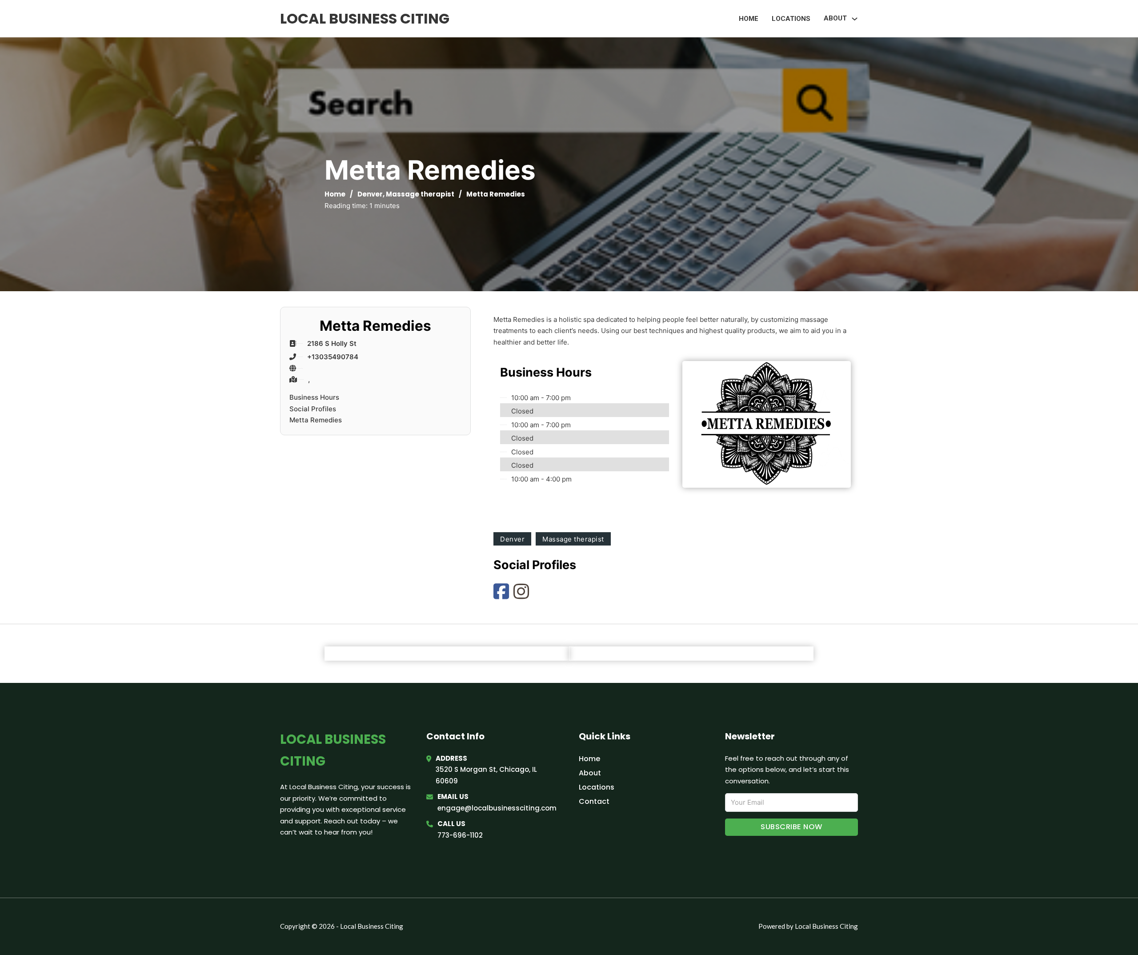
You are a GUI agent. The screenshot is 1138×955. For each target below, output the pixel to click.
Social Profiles (312, 409)
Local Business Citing (364, 18)
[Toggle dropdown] (854, 19)
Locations (791, 19)
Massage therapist (420, 194)
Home (748, 19)
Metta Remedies (315, 420)
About (590, 773)
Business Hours (314, 397)
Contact (594, 801)
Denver (370, 194)
